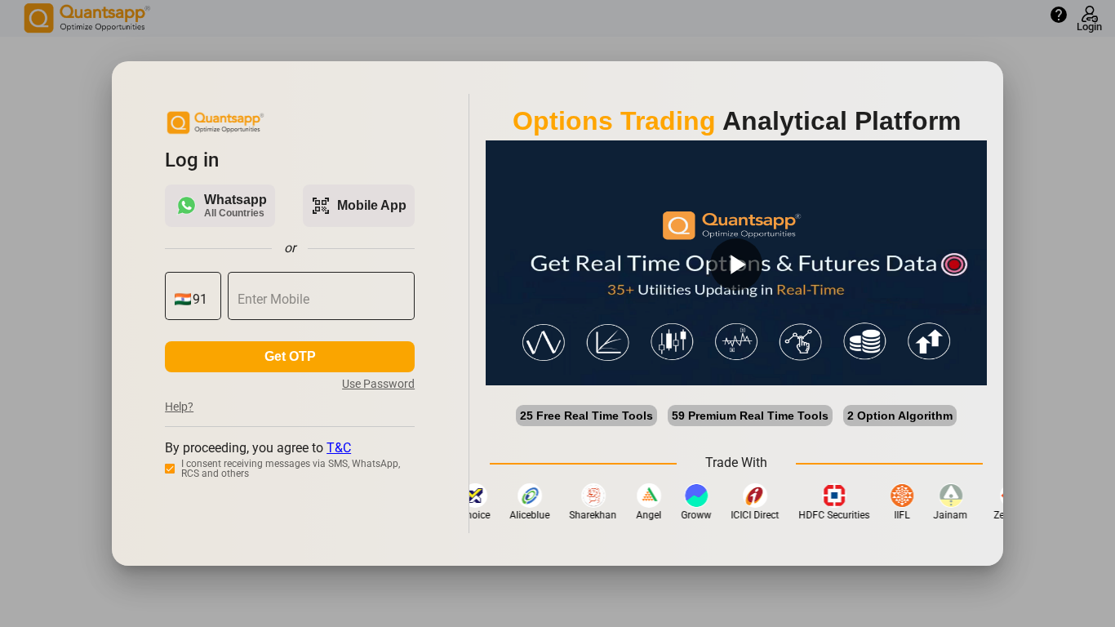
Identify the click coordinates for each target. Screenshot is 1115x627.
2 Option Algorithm (900, 415)
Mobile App (358, 206)
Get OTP (290, 356)
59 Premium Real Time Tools (750, 415)
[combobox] (202, 299)
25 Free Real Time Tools (586, 415)
